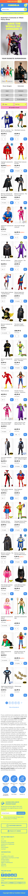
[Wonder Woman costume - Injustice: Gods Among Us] (20, 380)
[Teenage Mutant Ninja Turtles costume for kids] (20, 510)
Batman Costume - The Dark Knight (20, 194)
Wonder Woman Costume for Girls (5, 521)
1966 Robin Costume (19, 130)
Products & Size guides (7, 842)
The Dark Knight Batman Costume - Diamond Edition (19, 324)
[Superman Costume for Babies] (7, 214)
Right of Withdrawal (7, 862)
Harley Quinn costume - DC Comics (7, 490)
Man (7, 91)
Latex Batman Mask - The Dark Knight (20, 585)
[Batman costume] (7, 249)
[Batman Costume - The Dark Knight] (20, 183)
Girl (20, 95)
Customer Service (15, 825)
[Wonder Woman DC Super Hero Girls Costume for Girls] (20, 640)
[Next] (21, 702)
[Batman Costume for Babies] (7, 313)
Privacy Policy (5, 859)
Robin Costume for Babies (6, 652)
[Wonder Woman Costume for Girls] (7, 510)
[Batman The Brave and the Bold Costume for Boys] (20, 542)
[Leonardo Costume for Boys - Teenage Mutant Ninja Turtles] (20, 348)
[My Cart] (25, 5)
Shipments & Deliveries (7, 844)
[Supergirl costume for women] (7, 151)
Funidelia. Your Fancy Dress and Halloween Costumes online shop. (13, 5)
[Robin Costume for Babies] (7, 640)
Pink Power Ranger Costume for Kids (6, 423)
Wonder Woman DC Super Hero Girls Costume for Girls (19, 652)
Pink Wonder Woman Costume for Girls (7, 585)
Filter (6, 104)
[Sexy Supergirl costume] (20, 478)
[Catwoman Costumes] (7, 72)
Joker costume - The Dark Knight (20, 261)
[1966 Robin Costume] (20, 119)
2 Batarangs (17, 686)
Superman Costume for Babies (7, 226)
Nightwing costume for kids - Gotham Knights (20, 458)
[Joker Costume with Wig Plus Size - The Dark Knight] (20, 411)
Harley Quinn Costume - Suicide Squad (7, 293)
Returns (3, 846)
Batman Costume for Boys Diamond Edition (7, 194)
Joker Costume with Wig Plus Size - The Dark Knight (19, 423)
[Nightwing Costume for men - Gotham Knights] (7, 675)
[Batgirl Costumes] (20, 72)
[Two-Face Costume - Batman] (7, 446)
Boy (7, 95)
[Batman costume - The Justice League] (7, 542)
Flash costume (5, 390)
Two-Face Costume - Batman (6, 458)
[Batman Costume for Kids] (7, 348)
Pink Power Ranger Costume (19, 226)
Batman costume (5, 260)
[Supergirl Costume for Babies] (7, 605)
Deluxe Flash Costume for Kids (20, 162)
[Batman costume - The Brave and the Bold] (7, 119)
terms (9, 818)
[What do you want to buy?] (2, 5)
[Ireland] (2, 875)
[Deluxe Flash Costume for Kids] (20, 151)
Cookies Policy (5, 861)
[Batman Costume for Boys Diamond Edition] (7, 183)
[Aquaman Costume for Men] (20, 605)
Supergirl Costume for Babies (7, 617)
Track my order (15, 831)
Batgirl (21, 86)
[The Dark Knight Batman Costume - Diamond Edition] (20, 313)
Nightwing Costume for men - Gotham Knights (7, 687)
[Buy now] (12, 138)
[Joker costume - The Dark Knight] (20, 249)
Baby (7, 99)
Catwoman (7, 86)
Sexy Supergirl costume (18, 490)
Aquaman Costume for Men (20, 617)
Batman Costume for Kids (6, 359)
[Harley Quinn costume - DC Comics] (7, 478)
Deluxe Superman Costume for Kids (19, 293)
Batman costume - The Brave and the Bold (7, 130)
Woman (20, 91)
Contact (3, 849)
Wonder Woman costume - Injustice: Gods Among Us (19, 391)
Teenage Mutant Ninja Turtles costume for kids (20, 521)
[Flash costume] (7, 380)
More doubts (4, 847)
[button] (25, 76)
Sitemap (3, 864)
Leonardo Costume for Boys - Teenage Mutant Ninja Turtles (20, 359)
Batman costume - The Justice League (7, 553)
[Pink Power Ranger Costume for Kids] (7, 411)
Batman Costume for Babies (6, 324)
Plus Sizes (20, 99)
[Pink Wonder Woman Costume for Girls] (7, 574)
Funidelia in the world (7, 856)
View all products (14, 707)
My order (3, 841)
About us (3, 865)
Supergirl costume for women (7, 162)
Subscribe (20, 813)
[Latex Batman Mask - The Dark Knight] (20, 574)
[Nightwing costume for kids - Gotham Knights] (20, 446)
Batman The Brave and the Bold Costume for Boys (20, 553)
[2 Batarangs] (20, 675)
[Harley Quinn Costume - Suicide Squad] (7, 281)
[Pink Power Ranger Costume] (20, 214)
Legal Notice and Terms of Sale (10, 857)
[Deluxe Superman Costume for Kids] (20, 281)
